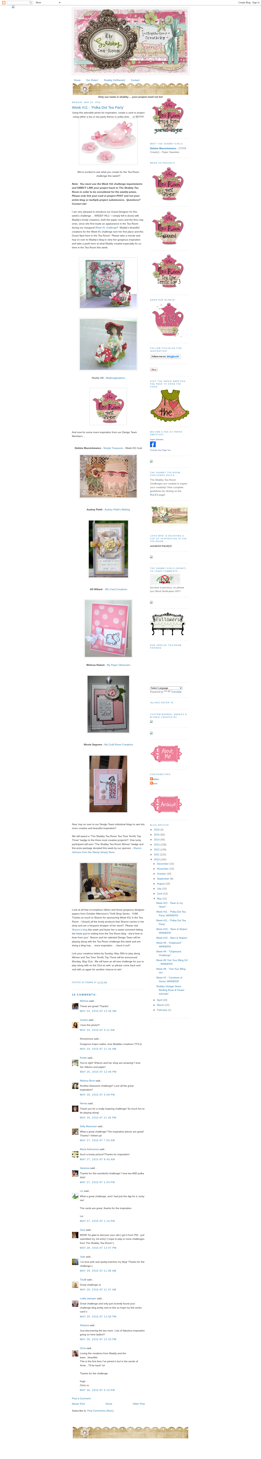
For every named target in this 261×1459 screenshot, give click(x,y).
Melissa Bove (88, 1080)
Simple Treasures (113, 448)
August (161, 883)
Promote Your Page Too (160, 450)
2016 (157, 829)
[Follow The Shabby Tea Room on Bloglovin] (165, 358)
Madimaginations (115, 377)
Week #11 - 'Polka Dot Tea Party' (98, 107)
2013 (157, 844)
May (159, 898)
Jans (82, 1229)
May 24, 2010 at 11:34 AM (98, 1048)
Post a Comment (81, 1398)
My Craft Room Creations (118, 744)
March (161, 1005)
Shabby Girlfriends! (114, 80)
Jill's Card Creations (116, 589)
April (160, 1000)
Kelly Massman (88, 1126)
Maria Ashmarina (89, 1149)
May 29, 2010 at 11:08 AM (98, 1270)
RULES (154, 494)
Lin (81, 1191)
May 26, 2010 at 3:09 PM (97, 1094)
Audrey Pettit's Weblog (117, 509)
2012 (157, 849)
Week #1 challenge (106, 227)
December (163, 863)
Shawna (84, 1325)
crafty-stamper (88, 1298)
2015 (157, 834)
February (162, 1009)
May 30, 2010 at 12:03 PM (98, 1339)
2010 (157, 859)
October (162, 873)
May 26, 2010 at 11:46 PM (98, 1117)
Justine (84, 1019)
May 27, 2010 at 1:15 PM (97, 1221)
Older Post (139, 1403)
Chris (83, 1348)
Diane (154, 783)
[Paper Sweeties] (153, 446)
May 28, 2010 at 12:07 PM (98, 1247)
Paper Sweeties (157, 439)
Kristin (83, 1057)
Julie (82, 1256)
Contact (135, 80)
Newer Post (78, 1403)
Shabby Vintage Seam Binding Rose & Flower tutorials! (170, 990)
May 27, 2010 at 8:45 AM (97, 1159)
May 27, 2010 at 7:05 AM (97, 1140)
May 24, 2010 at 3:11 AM (97, 1030)
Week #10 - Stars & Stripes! (171, 937)
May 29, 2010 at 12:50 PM (98, 1316)
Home (77, 80)
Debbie (155, 779)
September (163, 878)
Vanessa (84, 1168)
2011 (157, 854)
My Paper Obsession (118, 665)
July (159, 888)
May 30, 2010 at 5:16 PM (97, 1390)
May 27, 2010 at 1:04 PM (97, 1182)
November (163, 868)
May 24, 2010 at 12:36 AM (98, 1011)
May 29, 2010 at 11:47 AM (98, 1289)
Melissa (84, 1000)
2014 (157, 839)
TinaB (83, 1279)
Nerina (83, 1103)
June (160, 893)
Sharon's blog (79, 929)
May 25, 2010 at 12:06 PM (98, 1071)
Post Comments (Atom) (100, 1410)
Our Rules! (92, 80)
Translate (176, 691)
